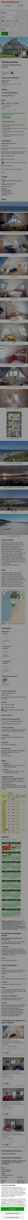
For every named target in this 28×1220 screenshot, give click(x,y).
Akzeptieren (12, 1209)
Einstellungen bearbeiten (12, 1213)
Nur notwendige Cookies (12, 1217)
